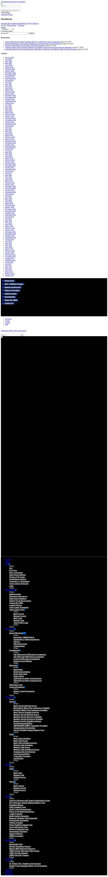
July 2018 (8, 241)
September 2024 (10, 101)
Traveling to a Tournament (19, 581)
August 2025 (9, 80)
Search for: (4, 33)
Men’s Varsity (19, 614)
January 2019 (9, 230)
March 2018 (9, 249)
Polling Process (20, 777)
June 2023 (8, 129)
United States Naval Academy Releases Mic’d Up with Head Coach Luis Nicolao (32, 42)
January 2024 (9, 116)
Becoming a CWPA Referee (24, 637)
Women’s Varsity (20, 616)
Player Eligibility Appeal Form (20, 825)
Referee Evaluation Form (19, 829)
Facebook (9, 874)
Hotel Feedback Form (17, 807)
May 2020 (8, 200)
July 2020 (8, 196)
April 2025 (8, 88)
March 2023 (9, 135)
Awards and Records (13, 287)
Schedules (9, 697)
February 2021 (10, 183)
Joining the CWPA (16, 603)
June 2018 (8, 243)
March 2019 (9, 226)
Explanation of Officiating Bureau (26, 639)
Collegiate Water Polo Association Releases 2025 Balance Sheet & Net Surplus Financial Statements (38, 47)
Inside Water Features (17, 579)
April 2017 (8, 270)
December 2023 (10, 118)
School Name (11, 25)
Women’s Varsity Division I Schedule (28, 717)
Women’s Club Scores (22, 747)
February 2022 (10, 160)
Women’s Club (19, 620)
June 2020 (8, 198)
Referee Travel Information (24, 691)
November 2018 (10, 234)
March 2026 (9, 67)
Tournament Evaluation (18, 831)
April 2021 (8, 179)
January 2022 (9, 162)
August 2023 (9, 126)
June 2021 (8, 175)
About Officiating (16, 633)
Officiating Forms (20, 644)
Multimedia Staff (16, 844)
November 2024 (10, 97)
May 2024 (8, 109)
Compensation (19, 646)
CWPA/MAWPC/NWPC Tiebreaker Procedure (31, 726)
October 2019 (9, 213)
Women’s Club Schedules (23, 745)
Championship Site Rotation (24, 728)
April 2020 (8, 201)
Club (7, 562)
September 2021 (10, 169)
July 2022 (8, 150)
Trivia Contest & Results (18, 584)
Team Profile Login (21, 623)
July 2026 (8, 59)
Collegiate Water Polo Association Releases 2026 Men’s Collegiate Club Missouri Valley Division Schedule (41, 49)
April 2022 (8, 156)
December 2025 (10, 73)
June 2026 (8, 61)
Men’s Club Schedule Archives (25, 743)
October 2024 (9, 99)
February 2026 (10, 69)
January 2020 (9, 207)
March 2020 (9, 203)
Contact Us (9, 303)
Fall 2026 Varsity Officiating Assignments (30, 654)
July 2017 (8, 264)
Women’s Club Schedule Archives (26, 750)
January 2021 (9, 184)
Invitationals (19, 758)
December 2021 (10, 164)
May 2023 (8, 131)
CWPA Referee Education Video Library (24, 851)
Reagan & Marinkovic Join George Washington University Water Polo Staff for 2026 (33, 44)
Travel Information (16, 687)
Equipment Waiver (16, 805)
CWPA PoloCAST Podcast (19, 855)
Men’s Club (18, 618)
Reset (3, 27)
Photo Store (9, 281)
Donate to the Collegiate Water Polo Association (28, 866)
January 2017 (9, 275)
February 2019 (10, 228)
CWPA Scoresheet (16, 836)
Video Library (19, 676)
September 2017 (10, 260)
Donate (8, 859)
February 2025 (10, 92)
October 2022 (9, 145)
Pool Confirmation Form (18, 827)
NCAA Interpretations (22, 672)
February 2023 (10, 137)
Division (21, 25)
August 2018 (9, 239)
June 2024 (8, 107)
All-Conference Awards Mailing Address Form (27, 803)
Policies (17, 642)
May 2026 (8, 63)
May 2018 (8, 245)
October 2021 (9, 167)
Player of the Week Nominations (21, 812)
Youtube (8, 870)
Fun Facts (13, 570)
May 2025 (8, 86)
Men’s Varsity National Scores (25, 706)
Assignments (14, 650)
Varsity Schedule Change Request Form (29, 730)
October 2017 (9, 258)
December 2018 (10, 232)
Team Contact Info (16, 610)
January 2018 (9, 253)
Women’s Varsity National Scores (26, 715)
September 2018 (10, 237)
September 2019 (10, 215)
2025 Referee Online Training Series (28, 681)
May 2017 (8, 268)
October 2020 (9, 190)
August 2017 (9, 262)
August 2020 (9, 194)
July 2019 (8, 219)
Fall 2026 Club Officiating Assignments (29, 657)
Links (11, 586)
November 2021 (10, 165)
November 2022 (10, 143)
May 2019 (8, 222)
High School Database (17, 599)
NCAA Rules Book (20, 674)
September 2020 (10, 192)
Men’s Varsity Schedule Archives (26, 712)
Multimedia (9, 840)
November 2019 (10, 211)
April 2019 (8, 224)
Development (10, 297)
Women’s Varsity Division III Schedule (28, 719)
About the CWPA (11, 300)
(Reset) (36, 23)
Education (13, 665)
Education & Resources (18, 596)
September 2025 (10, 78)
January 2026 (9, 71)
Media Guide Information (19, 816)
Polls (7, 765)
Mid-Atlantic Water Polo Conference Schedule (32, 708)
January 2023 (9, 139)
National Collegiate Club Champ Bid (23, 818)
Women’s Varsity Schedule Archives (27, 721)
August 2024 (9, 103)
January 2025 (9, 93)
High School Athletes (17, 575)
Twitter (8, 872)
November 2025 (10, 74)
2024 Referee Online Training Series (28, 678)
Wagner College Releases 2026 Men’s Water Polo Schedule (25, 45)
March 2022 (9, 158)
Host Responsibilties (22, 754)
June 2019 (8, 220)
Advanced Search (7, 14)
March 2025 (9, 90)
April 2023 (8, 133)
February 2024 (10, 114)
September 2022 (10, 147)
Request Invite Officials (23, 661)
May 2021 (8, 177)
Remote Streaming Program (20, 846)
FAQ (10, 568)
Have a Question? (16, 573)
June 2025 (8, 84)
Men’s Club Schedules (22, 738)
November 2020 (10, 188)
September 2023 (10, 124)
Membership (10, 590)
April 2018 (8, 247)
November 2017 (10, 256)
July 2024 (8, 105)
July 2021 (8, 173)
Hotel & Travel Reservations (20, 601)
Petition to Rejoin (16, 823)
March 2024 (9, 112)
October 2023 (9, 122)
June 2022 (8, 152)
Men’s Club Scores (21, 741)
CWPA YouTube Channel (18, 853)
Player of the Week (12, 290)
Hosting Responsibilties (23, 723)
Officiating (9, 629)
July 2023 (8, 128)
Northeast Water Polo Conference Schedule (30, 710)
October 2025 (9, 76)
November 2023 (10, 120)
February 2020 (10, 205)
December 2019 (10, 209)
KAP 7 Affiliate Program (14, 284)
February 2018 (10, 251)
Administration (10, 294)
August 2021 (9, 171)
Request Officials (16, 834)
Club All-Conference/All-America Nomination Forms (29, 801)
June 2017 (8, 266)
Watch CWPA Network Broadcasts (22, 849)
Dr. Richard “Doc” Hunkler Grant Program (25, 864)
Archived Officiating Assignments (27, 659)
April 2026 (8, 65)
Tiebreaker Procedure (22, 756)
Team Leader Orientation (19, 607)
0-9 (3, 23)
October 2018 (9, 236)
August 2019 (9, 217)
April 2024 (8, 111)
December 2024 (10, 95)
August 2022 (9, 148)
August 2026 (9, 57)
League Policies (15, 605)
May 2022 (8, 154)
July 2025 (8, 82)
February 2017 (10, 274)
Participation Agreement (18, 820)
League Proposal (15, 814)
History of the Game (17, 577)
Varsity (8, 560)
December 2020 (10, 186)
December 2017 (10, 255)
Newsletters (18, 670)
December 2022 (10, 141)
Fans (7, 564)
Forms (7, 796)
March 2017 (9, 272)
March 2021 (9, 181)
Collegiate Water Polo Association (13, 331)
